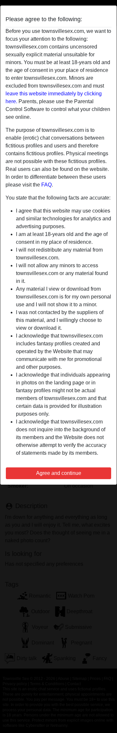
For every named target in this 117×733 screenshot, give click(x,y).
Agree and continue (58, 473)
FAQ (46, 184)
